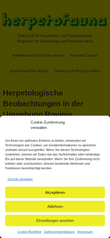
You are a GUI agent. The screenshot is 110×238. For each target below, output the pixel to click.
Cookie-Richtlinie (29, 232)
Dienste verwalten (20, 179)
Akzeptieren (55, 192)
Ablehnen (55, 206)
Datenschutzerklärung (59, 232)
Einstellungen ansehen (55, 220)
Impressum (85, 232)
